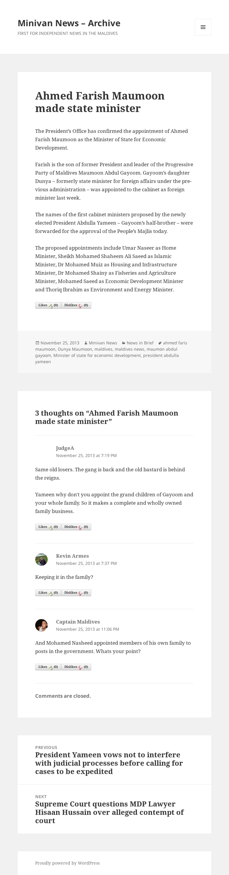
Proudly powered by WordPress (67, 863)
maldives (103, 349)
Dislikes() (76, 305)
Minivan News (103, 343)
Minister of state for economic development (97, 355)
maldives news (129, 349)
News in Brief (140, 343)
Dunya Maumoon (75, 349)
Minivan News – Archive (69, 23)
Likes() (48, 305)
